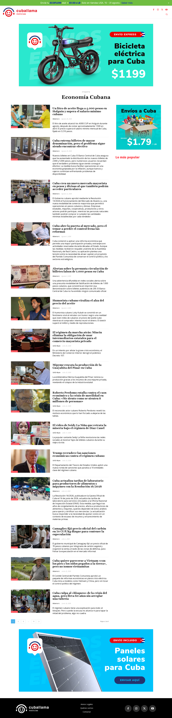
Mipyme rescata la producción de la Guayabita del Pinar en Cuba (77, 366)
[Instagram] (157, 9)
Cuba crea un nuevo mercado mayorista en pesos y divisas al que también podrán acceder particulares (80, 186)
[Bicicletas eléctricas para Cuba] (86, 55)
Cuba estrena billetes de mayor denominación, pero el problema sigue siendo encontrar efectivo (79, 143)
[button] (166, 14)
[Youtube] (166, 9)
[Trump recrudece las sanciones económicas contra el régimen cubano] (30, 461)
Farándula (15, 411)
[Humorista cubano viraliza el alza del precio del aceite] (30, 308)
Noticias (14, 127)
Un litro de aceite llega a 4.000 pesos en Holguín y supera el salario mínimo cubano (80, 111)
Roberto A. (56, 119)
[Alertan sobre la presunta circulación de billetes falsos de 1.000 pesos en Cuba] (30, 276)
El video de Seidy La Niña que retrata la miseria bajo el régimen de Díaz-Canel (79, 427)
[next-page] (39, 621)
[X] (162, 9)
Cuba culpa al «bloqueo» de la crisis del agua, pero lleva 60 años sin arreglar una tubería (80, 596)
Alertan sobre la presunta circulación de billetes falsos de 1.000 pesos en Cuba (80, 270)
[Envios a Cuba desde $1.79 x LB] (138, 127)
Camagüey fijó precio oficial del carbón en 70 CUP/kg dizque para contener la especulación (79, 531)
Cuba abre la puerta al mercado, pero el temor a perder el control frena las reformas (80, 228)
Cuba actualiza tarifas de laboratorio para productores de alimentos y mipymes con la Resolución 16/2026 (78, 483)
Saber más (127, 3)
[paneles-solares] (86, 660)
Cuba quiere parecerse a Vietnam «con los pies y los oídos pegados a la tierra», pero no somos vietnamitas (80, 563)
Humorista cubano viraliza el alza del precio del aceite (78, 302)
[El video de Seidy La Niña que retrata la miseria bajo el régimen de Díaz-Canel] (30, 433)
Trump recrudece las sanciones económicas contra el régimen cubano (79, 454)
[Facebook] (153, 9)
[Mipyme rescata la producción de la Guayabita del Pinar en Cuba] (30, 373)
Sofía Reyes (56, 346)
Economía (14, 287)
